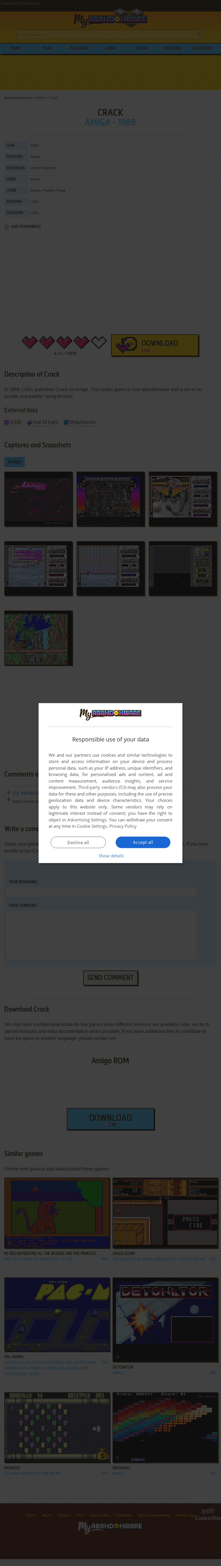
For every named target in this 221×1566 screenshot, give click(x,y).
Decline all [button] (78, 842)
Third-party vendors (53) (102, 787)
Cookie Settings (92, 826)
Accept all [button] (143, 842)
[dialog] (110, 783)
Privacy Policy (123, 826)
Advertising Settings (87, 820)
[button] (111, 855)
